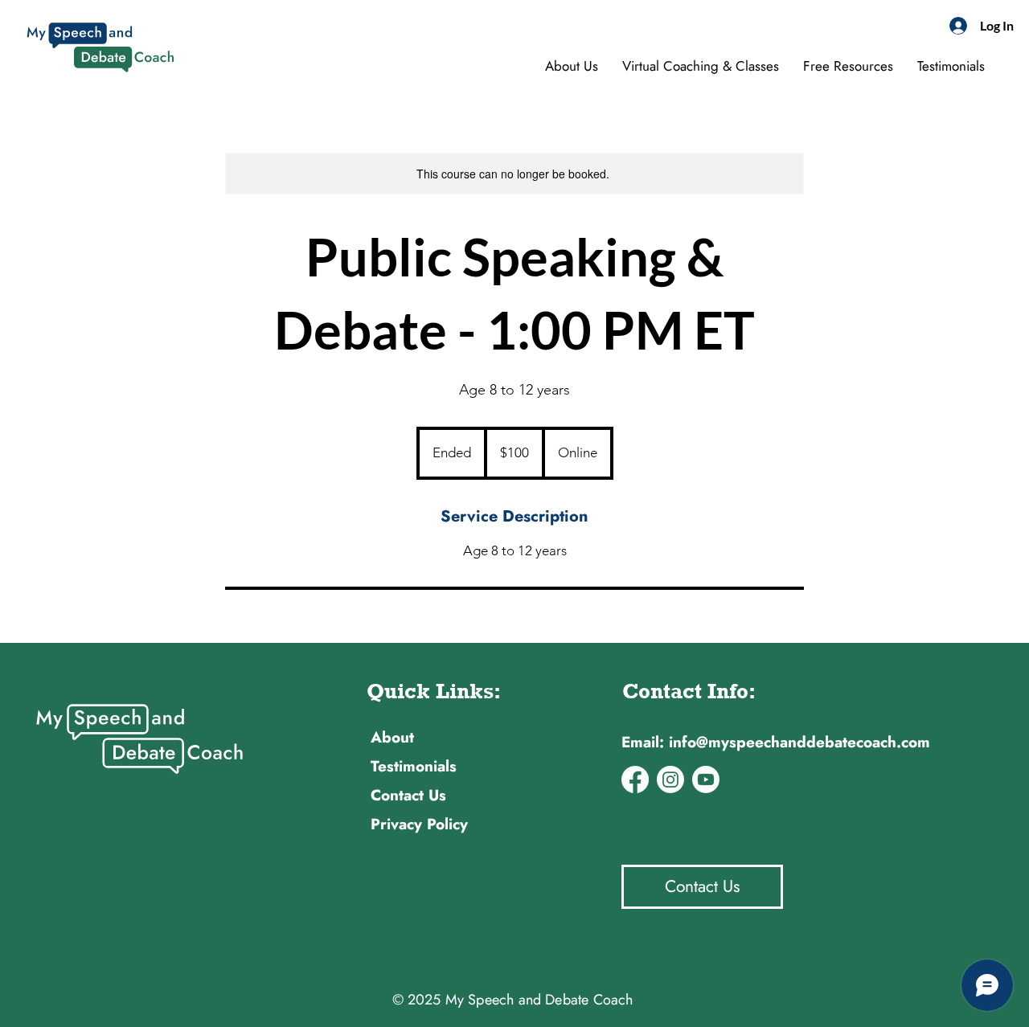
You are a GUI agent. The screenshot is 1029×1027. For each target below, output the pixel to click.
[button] (848, 66)
